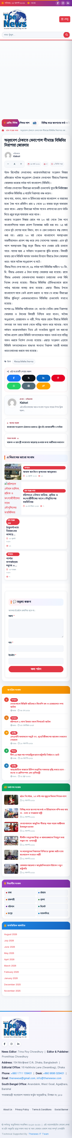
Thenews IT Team (38, 1133)
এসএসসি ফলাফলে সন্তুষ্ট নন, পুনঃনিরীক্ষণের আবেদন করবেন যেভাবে (38, 738)
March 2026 (10, 965)
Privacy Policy (22, 1109)
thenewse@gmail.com (22, 1078)
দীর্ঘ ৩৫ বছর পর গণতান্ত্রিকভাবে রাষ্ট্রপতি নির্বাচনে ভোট (34, 755)
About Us (7, 1109)
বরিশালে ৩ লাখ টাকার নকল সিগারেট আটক (30, 722)
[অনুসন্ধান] (66, 35)
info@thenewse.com (49, 1078)
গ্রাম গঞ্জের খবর (12, 130)
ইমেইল (12, 655)
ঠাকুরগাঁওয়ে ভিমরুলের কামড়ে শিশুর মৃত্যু (12, 533)
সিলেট (43, 906)
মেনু (66, 19)
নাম (11, 642)
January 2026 (11, 978)
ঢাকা (10, 892)
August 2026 (10, 934)
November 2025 (12, 990)
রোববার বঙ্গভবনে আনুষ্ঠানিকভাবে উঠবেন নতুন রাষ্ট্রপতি (41, 867)
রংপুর (10, 913)
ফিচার (14, 751)
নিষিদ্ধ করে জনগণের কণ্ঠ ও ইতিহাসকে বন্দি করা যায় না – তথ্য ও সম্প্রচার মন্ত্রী (44, 811)
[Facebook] (58, 3)
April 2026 (9, 959)
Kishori (16, 156)
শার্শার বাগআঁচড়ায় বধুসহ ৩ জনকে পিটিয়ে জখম (12, 565)
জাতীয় (14, 733)
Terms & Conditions (41, 1109)
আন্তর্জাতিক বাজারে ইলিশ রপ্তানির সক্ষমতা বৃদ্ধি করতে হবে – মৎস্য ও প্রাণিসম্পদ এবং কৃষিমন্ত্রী (37, 771)
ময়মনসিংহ (44, 913)
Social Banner (61, 1109)
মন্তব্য (12, 616)
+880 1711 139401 (21, 1073)
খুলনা (42, 899)
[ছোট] (8, 164)
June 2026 (9, 947)
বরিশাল (11, 906)
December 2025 (12, 984)
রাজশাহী (11, 899)
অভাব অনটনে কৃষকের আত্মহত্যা (40, 472)
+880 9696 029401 (53, 1073)
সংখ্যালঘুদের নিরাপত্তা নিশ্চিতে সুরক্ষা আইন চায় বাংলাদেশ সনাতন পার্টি (41, 853)
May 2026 (9, 953)
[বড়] (21, 164)
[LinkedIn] (68, 3)
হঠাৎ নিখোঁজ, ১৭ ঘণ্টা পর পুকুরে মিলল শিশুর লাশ (43, 796)
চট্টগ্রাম (43, 892)
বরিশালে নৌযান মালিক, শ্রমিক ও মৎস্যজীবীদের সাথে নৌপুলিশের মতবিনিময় (40, 498)
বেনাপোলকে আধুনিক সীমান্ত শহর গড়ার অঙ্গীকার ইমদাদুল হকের (42, 825)
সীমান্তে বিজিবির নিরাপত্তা (23, 361)
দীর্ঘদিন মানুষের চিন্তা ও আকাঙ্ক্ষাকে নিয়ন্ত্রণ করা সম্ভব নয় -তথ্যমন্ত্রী (42, 839)
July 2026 (9, 940)
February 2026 (11, 972)
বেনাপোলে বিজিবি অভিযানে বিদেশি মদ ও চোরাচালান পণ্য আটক (36, 705)
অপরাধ (27, 468)
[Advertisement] (36, 81)
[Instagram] (63, 3)
